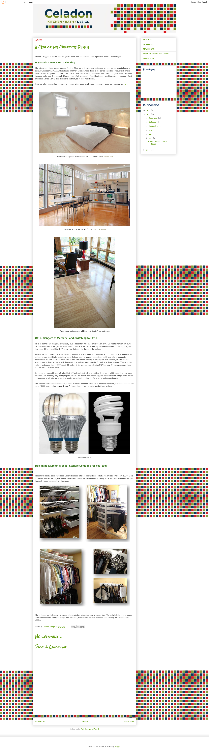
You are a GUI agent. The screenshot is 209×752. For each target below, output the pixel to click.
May (151, 134)
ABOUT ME (147, 40)
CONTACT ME (148, 58)
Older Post (129, 722)
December (153, 118)
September (154, 126)
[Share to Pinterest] (83, 626)
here (126, 84)
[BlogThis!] (75, 626)
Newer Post (40, 722)
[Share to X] (77, 626)
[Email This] (72, 626)
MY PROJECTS (148, 44)
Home (85, 722)
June (151, 130)
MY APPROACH (149, 49)
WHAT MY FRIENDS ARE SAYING (156, 54)
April (151, 138)
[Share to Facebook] (80, 626)
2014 (148, 110)
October (153, 122)
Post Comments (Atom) (90, 729)
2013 (148, 114)
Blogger (118, 746)
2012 (148, 150)
